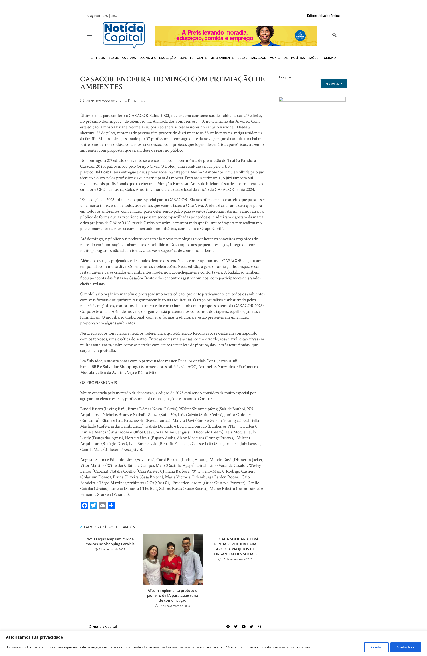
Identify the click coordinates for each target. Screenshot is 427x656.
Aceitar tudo (406, 647)
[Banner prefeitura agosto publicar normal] (236, 35)
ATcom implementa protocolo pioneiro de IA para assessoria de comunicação (172, 595)
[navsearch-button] (334, 35)
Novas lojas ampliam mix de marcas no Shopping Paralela (110, 541)
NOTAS (139, 101)
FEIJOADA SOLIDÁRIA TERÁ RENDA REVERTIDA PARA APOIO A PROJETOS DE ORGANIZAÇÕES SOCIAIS (235, 546)
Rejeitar (376, 647)
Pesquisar (286, 77)
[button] (89, 36)
